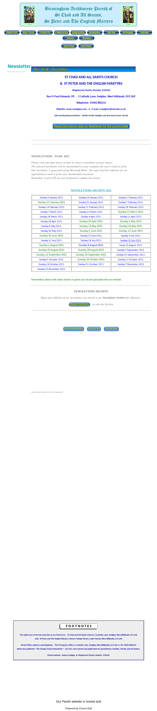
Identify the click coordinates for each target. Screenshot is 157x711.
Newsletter (16, 66)
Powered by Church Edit (78, 708)
